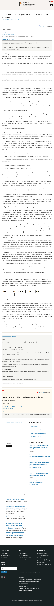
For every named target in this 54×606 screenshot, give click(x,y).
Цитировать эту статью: (8, 39)
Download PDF (41, 392)
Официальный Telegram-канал (14, 422)
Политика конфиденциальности (44, 564)
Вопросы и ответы (41, 562)
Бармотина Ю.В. (14, 19)
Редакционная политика (42, 553)
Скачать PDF (43, 26)
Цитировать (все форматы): (9, 336)
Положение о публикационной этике (44, 560)
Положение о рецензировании (43, 559)
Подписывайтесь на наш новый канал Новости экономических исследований (40, 482)
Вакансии (3, 562)
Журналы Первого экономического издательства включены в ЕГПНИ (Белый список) (39, 447)
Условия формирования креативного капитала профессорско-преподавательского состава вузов (15, 533)
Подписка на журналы (36, 436)
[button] (51, 5)
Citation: (4, 411)
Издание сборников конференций (38, 433)
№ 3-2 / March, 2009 (7, 408)
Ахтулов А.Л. (5, 19)
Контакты (3, 564)
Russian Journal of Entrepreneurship (12, 406)
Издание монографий (36, 429)
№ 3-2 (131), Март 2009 (8, 34)
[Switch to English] (52, 1)
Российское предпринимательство (12, 32)
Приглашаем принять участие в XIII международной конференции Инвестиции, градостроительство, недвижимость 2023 (30, 581)
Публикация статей (35, 426)
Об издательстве (4, 553)
